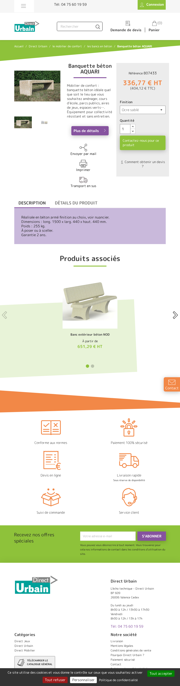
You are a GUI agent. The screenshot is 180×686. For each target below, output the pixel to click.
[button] (87, 366)
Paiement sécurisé (123, 660)
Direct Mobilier (24, 650)
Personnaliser (83, 679)
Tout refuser (55, 679)
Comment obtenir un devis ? (144, 164)
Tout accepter (160, 673)
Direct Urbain (23, 646)
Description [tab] (32, 203)
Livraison (117, 641)
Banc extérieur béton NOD (90, 334)
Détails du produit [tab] (76, 203)
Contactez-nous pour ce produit (141, 142)
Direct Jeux (22, 641)
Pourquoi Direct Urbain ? (127, 655)
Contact (116, 664)
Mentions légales (122, 646)
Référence (136, 73)
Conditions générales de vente (131, 650)
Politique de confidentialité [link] (118, 680)
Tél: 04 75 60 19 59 (70, 4)
